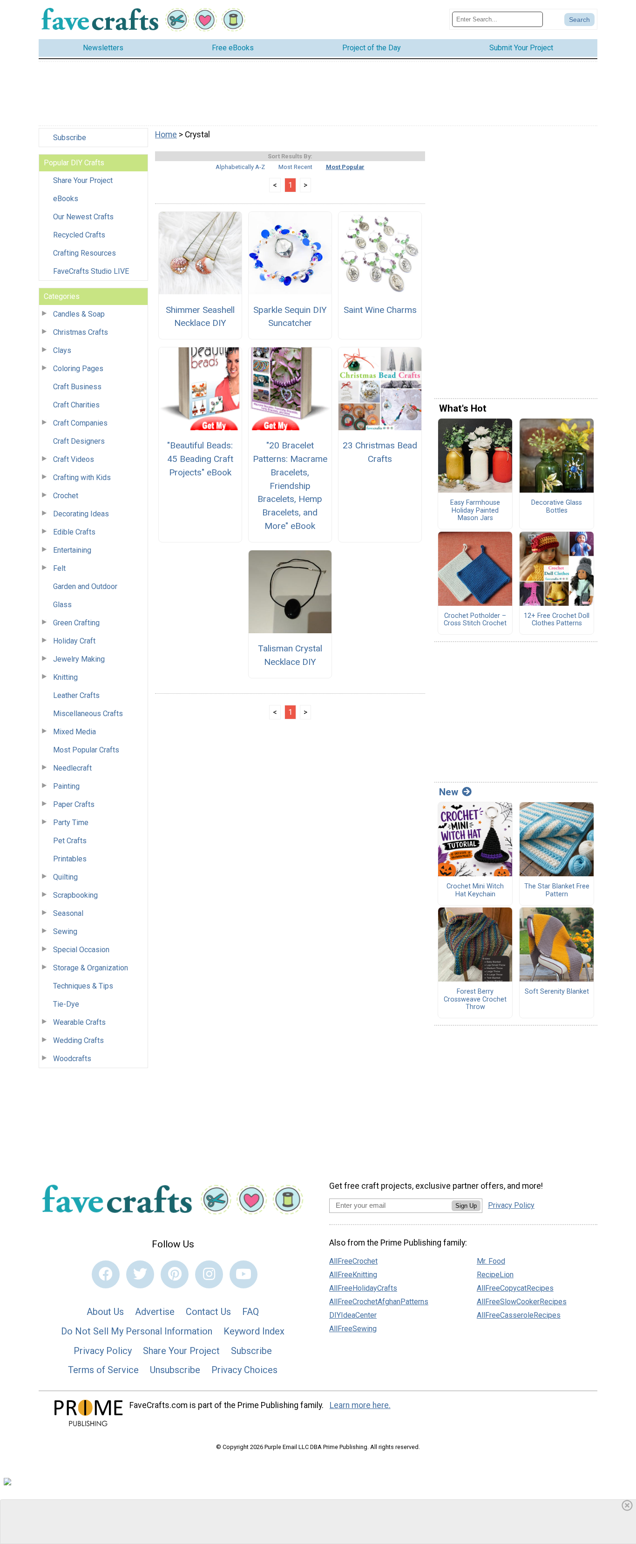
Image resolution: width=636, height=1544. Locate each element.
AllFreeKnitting (353, 1274)
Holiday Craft (74, 641)
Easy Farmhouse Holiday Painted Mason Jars (475, 510)
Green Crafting (76, 622)
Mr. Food (491, 1261)
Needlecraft (72, 768)
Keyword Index (253, 1331)
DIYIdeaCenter (353, 1315)
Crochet (65, 495)
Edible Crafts (74, 532)
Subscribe (69, 137)
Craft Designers (79, 441)
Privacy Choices (244, 1369)
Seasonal (68, 913)
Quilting (65, 877)
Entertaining (72, 550)
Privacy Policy (103, 1350)
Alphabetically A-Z (240, 166)
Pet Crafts (70, 840)
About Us (105, 1311)
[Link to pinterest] (175, 1274)
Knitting (65, 677)
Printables (70, 858)
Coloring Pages (78, 368)
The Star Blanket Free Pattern (556, 890)
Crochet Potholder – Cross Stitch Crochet (475, 620)
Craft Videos (73, 459)
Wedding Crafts (78, 1040)
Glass (62, 604)
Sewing (65, 931)
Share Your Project (83, 180)
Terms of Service (103, 1369)
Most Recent (295, 166)
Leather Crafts (76, 695)
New (448, 792)
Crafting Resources (84, 253)
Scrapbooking (75, 895)
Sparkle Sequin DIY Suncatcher (290, 317)
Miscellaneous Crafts (88, 713)
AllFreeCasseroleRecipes (519, 1315)
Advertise (155, 1311)
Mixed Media (74, 731)
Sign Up (466, 1205)
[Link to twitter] (140, 1274)
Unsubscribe (175, 1369)
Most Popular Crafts (86, 749)
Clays (62, 350)
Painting (66, 786)
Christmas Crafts (80, 332)
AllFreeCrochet (353, 1261)
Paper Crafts (74, 804)
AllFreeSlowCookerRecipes (522, 1301)
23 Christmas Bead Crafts (380, 452)
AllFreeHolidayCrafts (363, 1288)
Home (166, 134)
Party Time (70, 822)
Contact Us (208, 1311)
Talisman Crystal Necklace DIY (290, 655)
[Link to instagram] (209, 1274)
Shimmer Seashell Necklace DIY (200, 317)
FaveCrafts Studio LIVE (91, 271)
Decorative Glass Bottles (556, 507)
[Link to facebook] (106, 1274)
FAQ (250, 1311)
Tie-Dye (66, 1004)
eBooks (65, 198)
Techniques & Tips (83, 986)
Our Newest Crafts (83, 216)
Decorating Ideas (81, 513)
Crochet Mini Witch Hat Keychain (475, 890)
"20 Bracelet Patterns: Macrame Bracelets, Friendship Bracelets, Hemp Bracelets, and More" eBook (290, 485)
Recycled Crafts (79, 234)
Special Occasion (81, 949)
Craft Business (77, 386)
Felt (59, 568)
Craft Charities (76, 404)
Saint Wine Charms (380, 310)
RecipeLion (495, 1274)
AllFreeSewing (353, 1328)
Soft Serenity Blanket (557, 991)
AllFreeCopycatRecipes (515, 1288)
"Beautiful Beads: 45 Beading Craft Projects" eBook (200, 459)
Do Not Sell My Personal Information (136, 1331)
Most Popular (345, 166)
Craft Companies (80, 423)
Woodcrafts (72, 1058)
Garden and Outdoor (85, 586)
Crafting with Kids (82, 477)
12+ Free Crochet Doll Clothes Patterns (556, 620)
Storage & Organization (90, 967)
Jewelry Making (79, 659)
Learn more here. (360, 1405)
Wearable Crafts (79, 1022)
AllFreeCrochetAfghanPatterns (378, 1301)
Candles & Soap (79, 314)
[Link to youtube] (243, 1274)
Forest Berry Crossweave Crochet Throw (475, 999)
